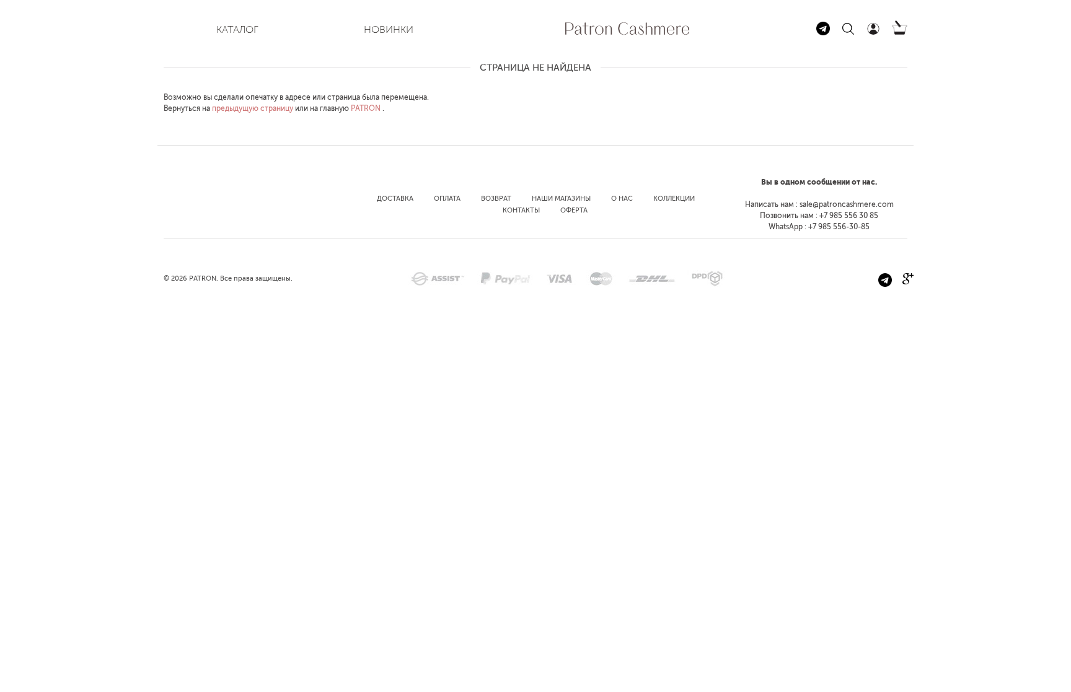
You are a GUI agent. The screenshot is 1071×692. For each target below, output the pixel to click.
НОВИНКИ (388, 29)
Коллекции (674, 199)
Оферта (574, 210)
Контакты (521, 210)
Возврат (496, 199)
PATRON (366, 108)
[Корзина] (899, 32)
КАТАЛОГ (237, 29)
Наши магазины (561, 199)
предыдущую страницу (252, 108)
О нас (622, 199)
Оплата (447, 199)
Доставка (395, 199)
